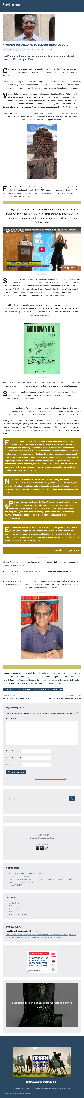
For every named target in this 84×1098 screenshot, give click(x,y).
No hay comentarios (58, 50)
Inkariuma (18, 689)
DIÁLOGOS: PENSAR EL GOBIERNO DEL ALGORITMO (27, 873)
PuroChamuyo (12, 4)
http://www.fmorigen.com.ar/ (42, 1081)
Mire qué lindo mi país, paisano (15, 50)
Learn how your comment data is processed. (50, 779)
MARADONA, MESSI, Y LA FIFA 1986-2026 (23, 882)
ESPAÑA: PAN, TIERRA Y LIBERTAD (21, 876)
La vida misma (14, 903)
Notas (11, 912)
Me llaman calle (14, 906)
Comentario (11, 719)
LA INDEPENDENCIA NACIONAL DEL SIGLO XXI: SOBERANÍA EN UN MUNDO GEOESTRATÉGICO (42, 879)
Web (7, 765)
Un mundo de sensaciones (18, 914)
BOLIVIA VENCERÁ (15, 885)
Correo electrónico (13, 758)
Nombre (9, 751)
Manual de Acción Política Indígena (34, 689)
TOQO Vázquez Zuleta (55, 689)
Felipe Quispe (8, 689)
